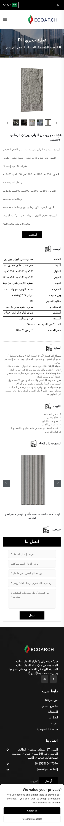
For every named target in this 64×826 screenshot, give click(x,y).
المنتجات (31, 47)
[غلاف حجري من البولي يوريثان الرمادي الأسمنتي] (32, 89)
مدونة (54, 723)
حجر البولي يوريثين (11, 47)
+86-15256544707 (46, 763)
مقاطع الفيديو (50, 706)
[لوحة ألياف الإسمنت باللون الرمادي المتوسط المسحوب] (32, 479)
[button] (6, 483)
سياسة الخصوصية (47, 729)
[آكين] (42, 19)
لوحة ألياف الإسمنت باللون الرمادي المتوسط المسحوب (32, 514)
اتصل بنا (53, 717)
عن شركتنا (51, 700)
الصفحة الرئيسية (48, 47)
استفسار (32, 234)
